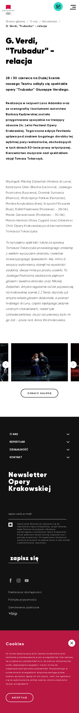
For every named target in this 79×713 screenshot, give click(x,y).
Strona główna (15, 21)
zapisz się (24, 559)
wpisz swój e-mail (19, 513)
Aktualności (49, 21)
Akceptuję (19, 697)
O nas (34, 21)
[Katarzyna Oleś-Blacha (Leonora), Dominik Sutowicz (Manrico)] (41, 362)
